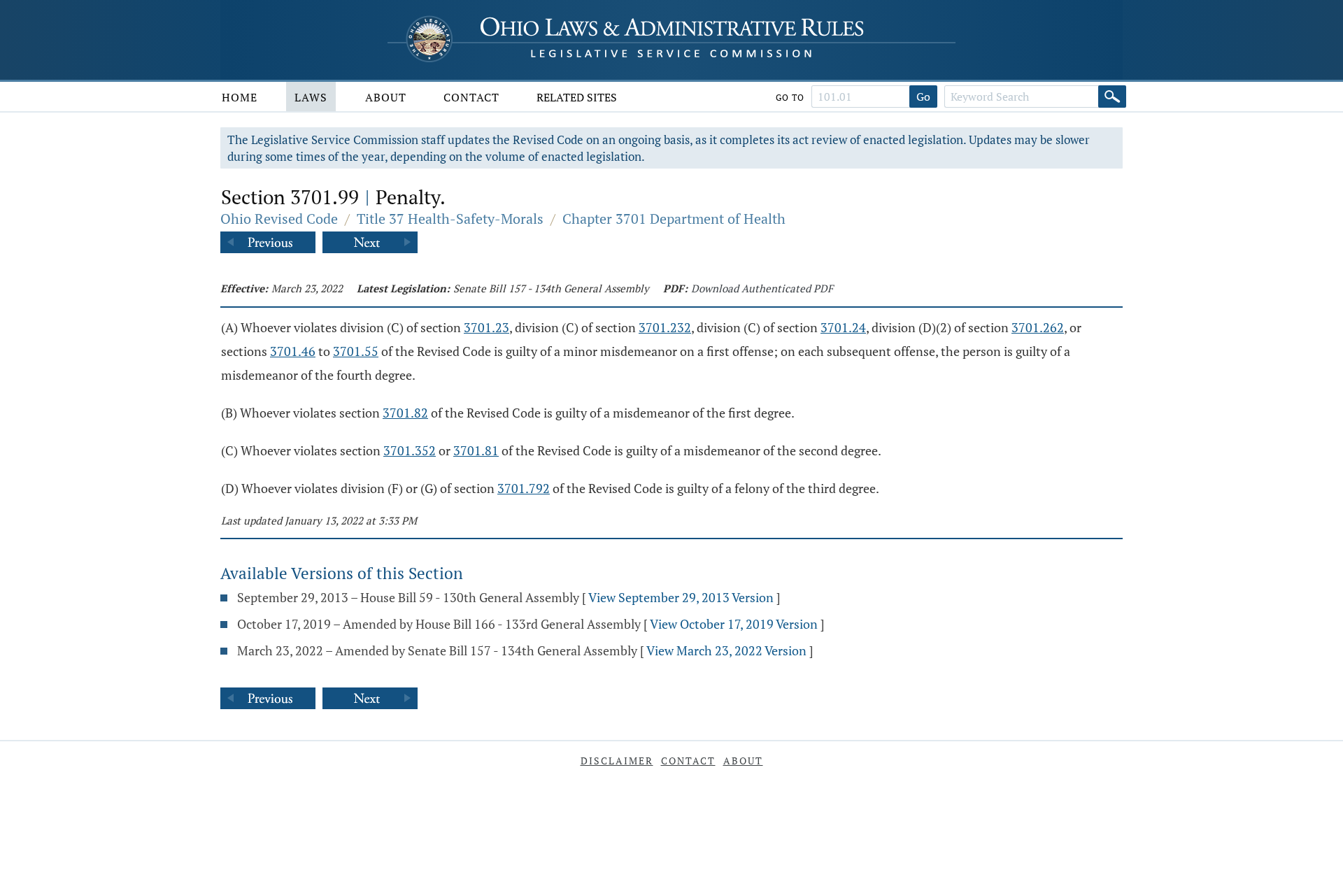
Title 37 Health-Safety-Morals (450, 218)
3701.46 (292, 351)
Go (923, 96)
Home (239, 97)
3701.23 (486, 327)
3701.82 (405, 412)
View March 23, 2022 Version (726, 650)
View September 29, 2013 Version (681, 597)
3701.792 (523, 488)
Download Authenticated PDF (762, 288)
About (385, 97)
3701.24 (843, 327)
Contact (471, 97)
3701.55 (355, 351)
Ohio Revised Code (279, 218)
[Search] (1112, 96)
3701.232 (665, 327)
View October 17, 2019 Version (734, 623)
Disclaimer (617, 760)
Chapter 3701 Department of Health (674, 218)
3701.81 (476, 450)
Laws (310, 97)
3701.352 (409, 450)
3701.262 (1037, 327)
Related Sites (577, 97)
